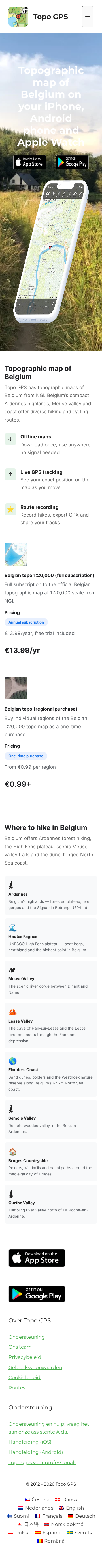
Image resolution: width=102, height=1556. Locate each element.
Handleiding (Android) (35, 1452)
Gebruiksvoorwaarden (35, 1367)
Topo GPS (50, 16)
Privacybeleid (24, 1357)
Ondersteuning (26, 1337)
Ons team (20, 1347)
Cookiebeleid (24, 1377)
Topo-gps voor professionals (42, 1462)
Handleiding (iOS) (30, 1442)
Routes (16, 1388)
